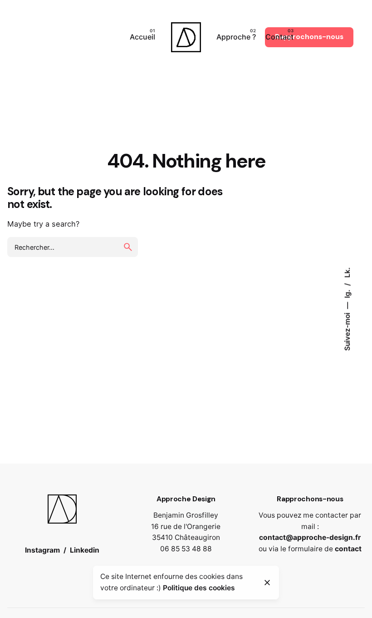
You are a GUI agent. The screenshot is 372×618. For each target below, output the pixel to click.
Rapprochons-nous (309, 36)
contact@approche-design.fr (310, 537)
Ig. (347, 293)
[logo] (62, 499)
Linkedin (84, 550)
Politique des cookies (199, 587)
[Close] (267, 583)
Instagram (42, 550)
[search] (128, 247)
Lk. (347, 272)
